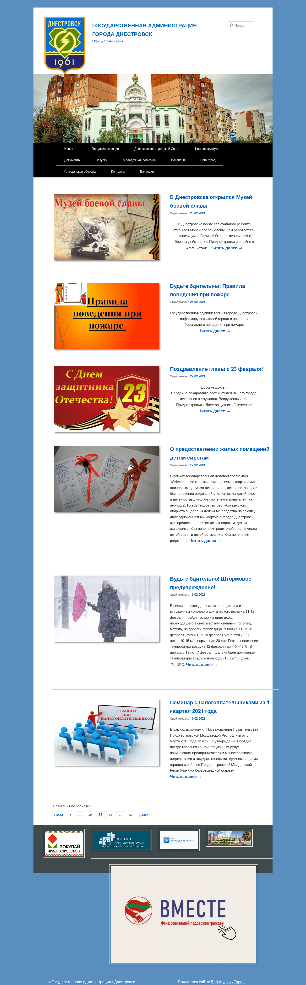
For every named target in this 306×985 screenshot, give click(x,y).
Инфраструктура (207, 148)
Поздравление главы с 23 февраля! (216, 369)
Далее (143, 815)
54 (110, 815)
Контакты (118, 171)
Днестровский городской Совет (157, 148)
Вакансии (178, 159)
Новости (70, 148)
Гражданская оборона (80, 171)
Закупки (101, 159)
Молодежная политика (139, 159)
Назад (58, 815)
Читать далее (226, 248)
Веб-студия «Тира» (228, 982)
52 (90, 815)
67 (131, 815)
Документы (72, 159)
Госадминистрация (105, 148)
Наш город (208, 159)
